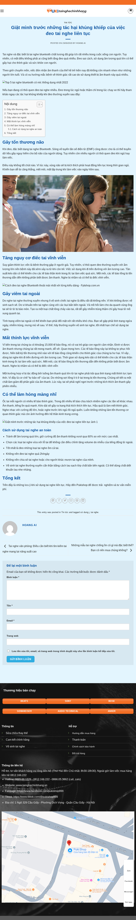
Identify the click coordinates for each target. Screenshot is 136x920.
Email (10, 620)
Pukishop (82, 485)
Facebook (129, 881)
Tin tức (68, 23)
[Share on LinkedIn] (83, 500)
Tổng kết (11, 133)
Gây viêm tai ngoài (16, 117)
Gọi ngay (128, 902)
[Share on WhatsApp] (53, 500)
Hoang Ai (81, 43)
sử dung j (84, 512)
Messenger (128, 892)
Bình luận (13, 577)
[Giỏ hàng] (130, 11)
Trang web (12, 635)
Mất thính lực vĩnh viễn (19, 121)
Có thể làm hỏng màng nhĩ (21, 125)
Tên (9, 605)
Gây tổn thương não (17, 109)
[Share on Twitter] (65, 500)
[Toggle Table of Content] (38, 104)
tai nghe (45, 90)
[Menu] (2, 11)
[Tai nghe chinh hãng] (67, 11)
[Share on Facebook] (59, 500)
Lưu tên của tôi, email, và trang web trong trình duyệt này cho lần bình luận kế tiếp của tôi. (63, 651)
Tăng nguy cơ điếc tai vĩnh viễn (23, 113)
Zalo (129, 871)
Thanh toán (79, 739)
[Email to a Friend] (71, 500)
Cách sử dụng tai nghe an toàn (27, 129)
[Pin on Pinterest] (77, 500)
